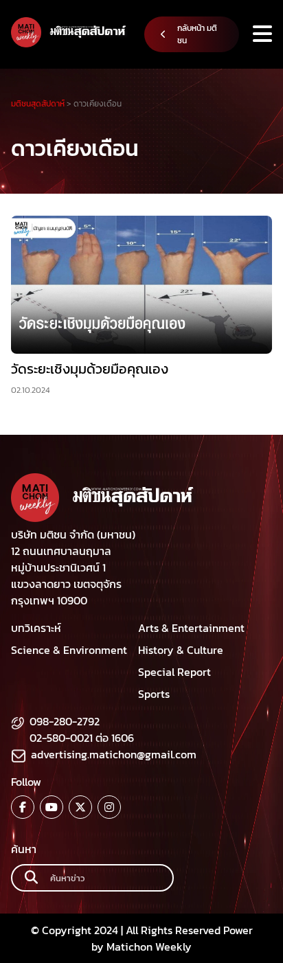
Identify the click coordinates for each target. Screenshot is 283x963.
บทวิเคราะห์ (36, 628)
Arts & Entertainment (191, 628)
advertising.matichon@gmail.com (113, 754)
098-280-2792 (65, 721)
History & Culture (180, 650)
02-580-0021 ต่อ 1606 (82, 737)
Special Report (174, 672)
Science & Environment (69, 650)
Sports (154, 694)
